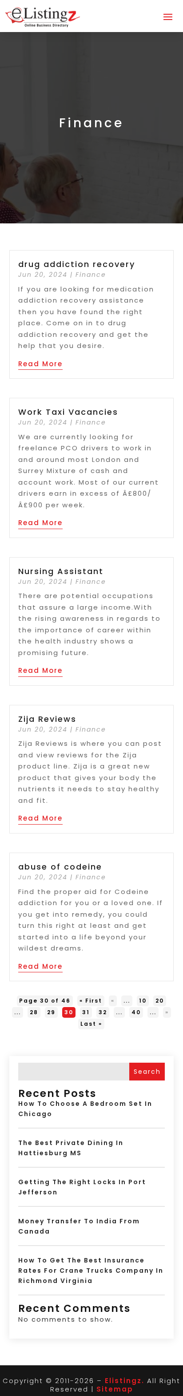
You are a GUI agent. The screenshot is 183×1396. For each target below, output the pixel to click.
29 (51, 1012)
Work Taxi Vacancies (68, 411)
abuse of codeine (60, 866)
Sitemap (114, 1389)
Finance (91, 274)
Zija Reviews (47, 718)
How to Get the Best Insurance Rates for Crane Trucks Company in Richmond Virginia (90, 1270)
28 (34, 1012)
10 (143, 1000)
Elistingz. (124, 1380)
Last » (91, 1024)
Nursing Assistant (60, 571)
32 (103, 1012)
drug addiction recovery (76, 264)
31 (86, 1012)
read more (40, 363)
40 (136, 1012)
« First (91, 1000)
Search (147, 1071)
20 (159, 1000)
